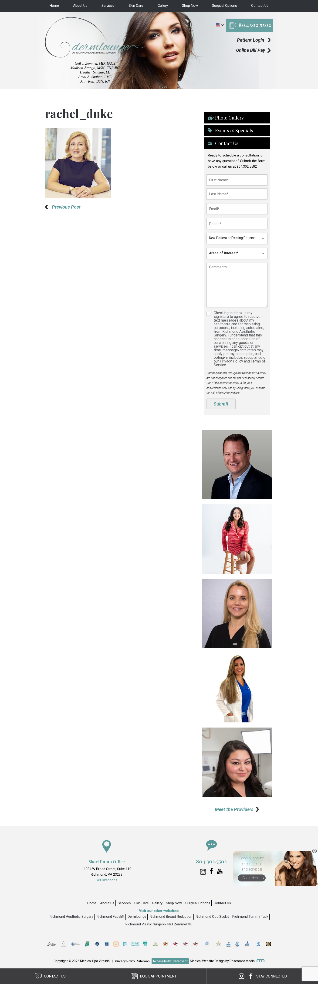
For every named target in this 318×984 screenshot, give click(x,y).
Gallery (163, 5)
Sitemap (143, 961)
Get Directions (106, 880)
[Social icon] (203, 874)
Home (54, 5)
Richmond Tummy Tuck (250, 916)
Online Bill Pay (250, 50)
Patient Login (250, 40)
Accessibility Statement (170, 961)
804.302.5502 (255, 24)
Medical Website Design (207, 961)
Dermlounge (137, 916)
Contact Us (259, 5)
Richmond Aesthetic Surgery (71, 916)
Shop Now (190, 5)
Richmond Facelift (110, 916)
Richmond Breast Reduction (171, 916)
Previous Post (66, 207)
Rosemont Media (242, 961)
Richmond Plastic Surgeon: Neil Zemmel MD (159, 924)
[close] (314, 851)
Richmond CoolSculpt (212, 916)
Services (108, 5)
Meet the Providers (234, 809)
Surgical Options (224, 5)
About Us (80, 5)
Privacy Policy (125, 961)
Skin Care (136, 5)
